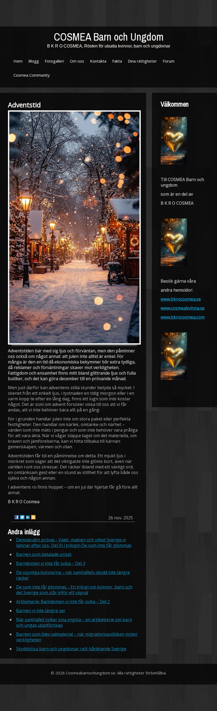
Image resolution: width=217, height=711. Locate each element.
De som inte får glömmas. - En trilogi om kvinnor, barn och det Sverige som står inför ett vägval (74, 589)
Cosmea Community (31, 75)
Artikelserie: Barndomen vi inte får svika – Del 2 (63, 601)
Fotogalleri (54, 61)
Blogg (33, 61)
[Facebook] (17, 517)
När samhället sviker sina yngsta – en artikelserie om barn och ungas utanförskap (74, 622)
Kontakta (98, 61)
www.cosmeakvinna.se (183, 308)
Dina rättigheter (142, 61)
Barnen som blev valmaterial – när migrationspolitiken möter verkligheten (77, 637)
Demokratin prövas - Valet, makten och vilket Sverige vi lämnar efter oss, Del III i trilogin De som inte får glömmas (74, 542)
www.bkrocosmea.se (181, 299)
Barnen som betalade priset (43, 554)
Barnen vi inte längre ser (40, 610)
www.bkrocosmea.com (183, 317)
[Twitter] (22, 517)
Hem (17, 61)
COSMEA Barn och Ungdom (109, 37)
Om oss (77, 61)
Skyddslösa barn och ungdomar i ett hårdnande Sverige (71, 649)
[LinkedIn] (28, 517)
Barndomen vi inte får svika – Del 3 (50, 563)
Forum (168, 61)
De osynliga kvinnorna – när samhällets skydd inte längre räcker (73, 575)
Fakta (117, 61)
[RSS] (33, 517)
